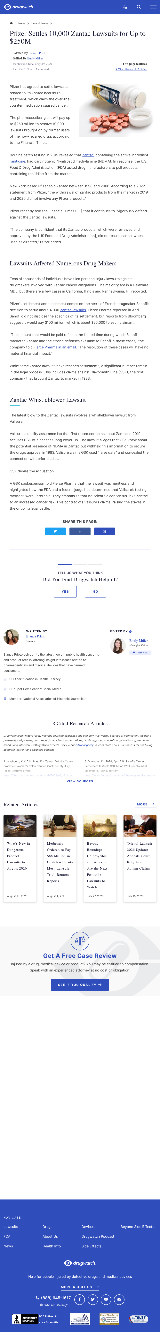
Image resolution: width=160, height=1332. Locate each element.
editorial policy (85, 745)
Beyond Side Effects (137, 1227)
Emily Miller (35, 58)
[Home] (11, 23)
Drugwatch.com (19, 7)
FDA (7, 1236)
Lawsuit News (39, 23)
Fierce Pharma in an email (55, 347)
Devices (88, 1227)
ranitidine (17, 161)
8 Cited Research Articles (131, 69)
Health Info (52, 1246)
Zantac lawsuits (73, 310)
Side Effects (91, 1246)
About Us (50, 1236)
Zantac (88, 155)
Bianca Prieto (38, 53)
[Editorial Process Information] (130, 630)
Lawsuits (11, 1227)
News (21, 23)
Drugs (47, 1227)
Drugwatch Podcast (98, 1236)
